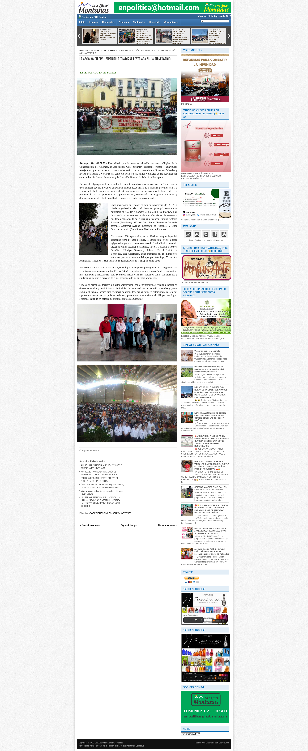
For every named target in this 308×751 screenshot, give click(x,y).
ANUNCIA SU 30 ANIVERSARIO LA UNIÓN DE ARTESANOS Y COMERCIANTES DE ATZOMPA (99, 473)
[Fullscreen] (200, 620)
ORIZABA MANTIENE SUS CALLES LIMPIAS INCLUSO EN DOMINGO (210, 488)
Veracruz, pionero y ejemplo (207, 351)
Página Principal (129, 525)
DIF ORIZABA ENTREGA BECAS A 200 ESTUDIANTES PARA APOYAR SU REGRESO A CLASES (210, 531)
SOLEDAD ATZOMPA (116, 50)
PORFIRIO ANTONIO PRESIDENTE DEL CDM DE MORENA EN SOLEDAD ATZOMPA (99, 479)
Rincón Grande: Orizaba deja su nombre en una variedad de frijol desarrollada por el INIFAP (209, 369)
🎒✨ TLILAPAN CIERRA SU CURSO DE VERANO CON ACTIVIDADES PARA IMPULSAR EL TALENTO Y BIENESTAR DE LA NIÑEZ (211, 509)
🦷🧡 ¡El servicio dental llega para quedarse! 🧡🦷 (216, 34)
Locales (93, 22)
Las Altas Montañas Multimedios (109, 743)
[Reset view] (196, 620)
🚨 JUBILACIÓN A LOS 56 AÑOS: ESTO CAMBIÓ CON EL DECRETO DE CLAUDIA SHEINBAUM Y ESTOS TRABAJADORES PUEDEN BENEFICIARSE (211, 441)
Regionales (108, 22)
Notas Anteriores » (167, 525)
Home (81, 50)
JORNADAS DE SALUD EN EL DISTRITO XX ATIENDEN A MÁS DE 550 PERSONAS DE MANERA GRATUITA (108, 37)
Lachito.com (224, 743)
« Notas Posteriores (90, 525)
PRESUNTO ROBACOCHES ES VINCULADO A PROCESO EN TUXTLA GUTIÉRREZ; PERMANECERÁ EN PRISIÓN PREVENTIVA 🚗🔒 (172, 38)
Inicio (82, 22)
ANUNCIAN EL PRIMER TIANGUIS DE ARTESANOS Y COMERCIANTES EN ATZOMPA (101, 467)
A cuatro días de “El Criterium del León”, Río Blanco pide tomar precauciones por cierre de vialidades (211, 551)
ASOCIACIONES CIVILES (96, 50)
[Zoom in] (191, 620)
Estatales (124, 22)
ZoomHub (220, 621)
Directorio (154, 22)
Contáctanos (171, 22)
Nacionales (139, 22)
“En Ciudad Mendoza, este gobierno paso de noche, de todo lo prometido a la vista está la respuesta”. (102, 486)
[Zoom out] (186, 620)
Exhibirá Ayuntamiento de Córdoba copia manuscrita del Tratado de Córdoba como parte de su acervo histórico (210, 417)
